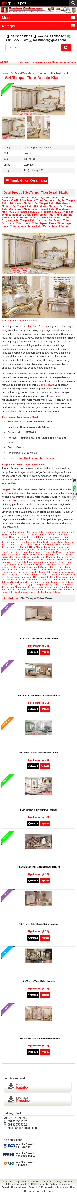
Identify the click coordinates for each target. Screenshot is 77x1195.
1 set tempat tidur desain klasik (32, 78)
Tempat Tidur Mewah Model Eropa (18, 587)
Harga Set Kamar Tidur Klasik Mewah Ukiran (41, 542)
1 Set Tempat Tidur (46, 211)
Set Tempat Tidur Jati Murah (15, 574)
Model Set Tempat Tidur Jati (30, 559)
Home (5, 73)
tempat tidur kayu (45, 584)
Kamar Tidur (15, 223)
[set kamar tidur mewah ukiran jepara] (38, 620)
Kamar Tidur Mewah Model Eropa (47, 226)
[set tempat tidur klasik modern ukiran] (38, 734)
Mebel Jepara (46, 384)
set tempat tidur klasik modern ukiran (38, 752)
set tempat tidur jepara (21, 577)
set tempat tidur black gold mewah (54, 569)
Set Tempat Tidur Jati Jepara (31, 572)
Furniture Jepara (27, 217)
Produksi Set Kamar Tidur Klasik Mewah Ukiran (25, 562)
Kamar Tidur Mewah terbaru (29, 552)
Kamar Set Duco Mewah (31, 547)
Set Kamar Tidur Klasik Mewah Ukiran (28, 567)
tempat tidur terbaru (29, 589)
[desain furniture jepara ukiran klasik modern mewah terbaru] (38, 12)
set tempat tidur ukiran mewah (38, 981)
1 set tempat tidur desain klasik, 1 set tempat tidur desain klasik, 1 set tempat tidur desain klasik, (34, 199)
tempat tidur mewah (64, 584)
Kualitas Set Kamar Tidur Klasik (56, 554)
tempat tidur (27, 579)
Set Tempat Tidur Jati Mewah (61, 572)
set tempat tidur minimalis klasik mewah (39, 695)
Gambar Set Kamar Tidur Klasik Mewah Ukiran (32, 539)
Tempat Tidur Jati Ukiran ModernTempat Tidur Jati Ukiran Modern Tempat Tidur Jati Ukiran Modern (38, 582)
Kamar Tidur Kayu (60, 223)
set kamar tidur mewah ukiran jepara (38, 638)
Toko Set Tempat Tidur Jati (49, 592)
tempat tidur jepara (26, 584)
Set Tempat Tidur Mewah (23, 73)
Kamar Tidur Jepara (36, 223)
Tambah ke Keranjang (28, 180)
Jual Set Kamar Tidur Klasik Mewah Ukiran (40, 544)
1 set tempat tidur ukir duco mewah (38, 810)
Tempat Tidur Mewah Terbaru (50, 587)
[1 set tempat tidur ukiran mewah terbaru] (38, 848)
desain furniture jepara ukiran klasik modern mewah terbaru (49, 1189)
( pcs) (16, 3)
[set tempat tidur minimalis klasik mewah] (38, 677)
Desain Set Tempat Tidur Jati (42, 214)
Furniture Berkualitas (48, 537)
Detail (34, 652)
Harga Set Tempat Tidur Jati (25, 220)
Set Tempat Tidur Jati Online (43, 574)
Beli (46, 652)
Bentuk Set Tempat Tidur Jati (16, 534)
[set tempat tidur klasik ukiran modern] (38, 905)
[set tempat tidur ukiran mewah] (38, 962)
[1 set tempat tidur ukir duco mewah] (38, 794)
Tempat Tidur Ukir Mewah (52, 589)
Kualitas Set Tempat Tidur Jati (16, 557)
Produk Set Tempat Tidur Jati (59, 559)
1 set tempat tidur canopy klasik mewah (39, 1038)
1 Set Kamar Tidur (23, 211)
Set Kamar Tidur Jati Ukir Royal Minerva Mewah (29, 564)
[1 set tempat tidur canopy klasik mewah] (38, 1020)
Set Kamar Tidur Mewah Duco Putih (19, 569)
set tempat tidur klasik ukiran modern (38, 924)
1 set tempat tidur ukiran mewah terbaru (38, 867)
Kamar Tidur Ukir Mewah (28, 554)
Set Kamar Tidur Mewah (59, 567)
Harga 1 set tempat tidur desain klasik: (24, 464)
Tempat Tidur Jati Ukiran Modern (50, 579)
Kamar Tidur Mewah (14, 226)
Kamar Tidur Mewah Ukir (56, 552)
